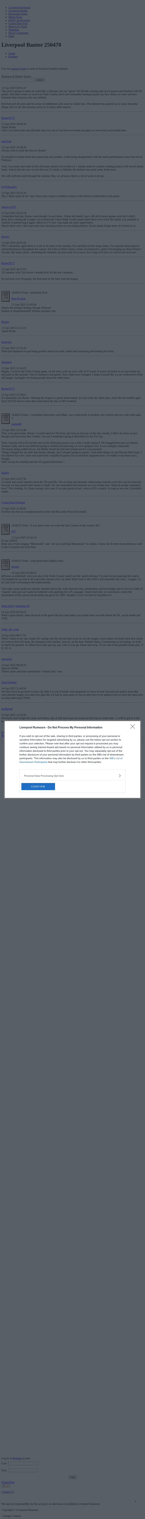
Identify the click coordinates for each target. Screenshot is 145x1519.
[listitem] (72, 776)
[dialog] (72, 759)
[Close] (133, 727)
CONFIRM (38, 786)
